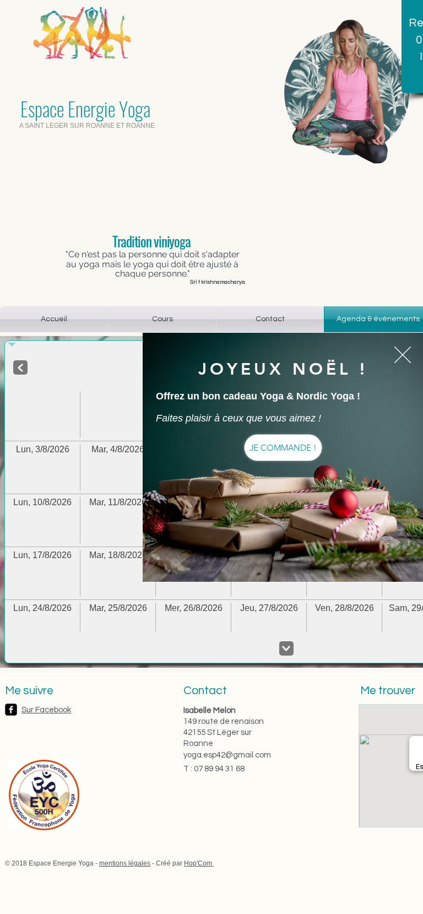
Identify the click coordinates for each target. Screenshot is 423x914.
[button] (402, 355)
